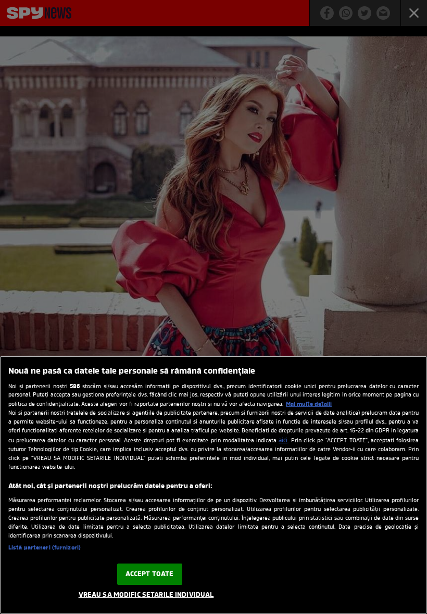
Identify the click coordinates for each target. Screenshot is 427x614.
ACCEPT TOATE (149, 574)
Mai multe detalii (309, 404)
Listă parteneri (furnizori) (44, 548)
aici (283, 441)
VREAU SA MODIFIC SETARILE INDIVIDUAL (146, 595)
